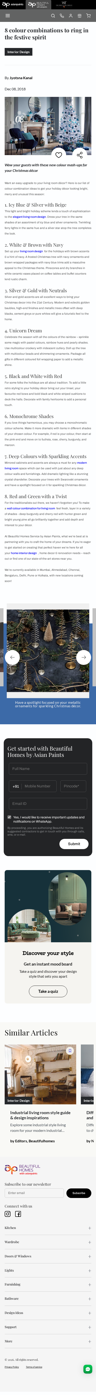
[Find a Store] (79, 15)
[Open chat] (87, 1369)
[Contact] (61, 15)
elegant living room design (29, 216)
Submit (74, 844)
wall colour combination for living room (31, 508)
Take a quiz (48, 991)
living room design (31, 251)
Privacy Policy (12, 1367)
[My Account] (70, 15)
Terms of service (34, 1367)
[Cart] (88, 15)
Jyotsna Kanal (21, 77)
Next (83, 657)
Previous (12, 657)
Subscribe (78, 1193)
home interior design (24, 553)
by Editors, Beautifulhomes (32, 1141)
